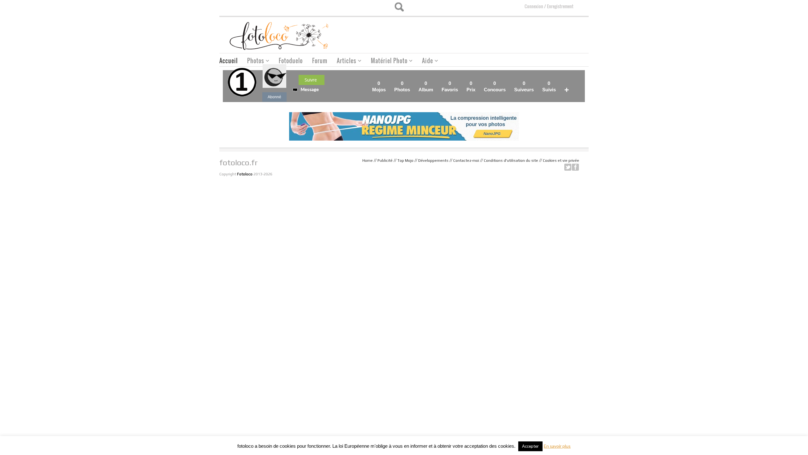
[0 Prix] (477, 83)
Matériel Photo (386, 61)
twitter (567, 167)
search (399, 7)
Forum (319, 61)
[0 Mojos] (387, 83)
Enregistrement (560, 6)
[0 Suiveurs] (536, 83)
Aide (425, 61)
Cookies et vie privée (561, 160)
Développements (433, 160)
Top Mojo (405, 160)
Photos (253, 61)
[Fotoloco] (279, 35)
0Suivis (549, 86)
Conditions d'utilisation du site (511, 160)
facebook (575, 167)
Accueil (228, 61)
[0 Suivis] (558, 83)
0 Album (426, 86)
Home (367, 160)
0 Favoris (450, 86)
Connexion (534, 6)
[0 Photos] (412, 83)
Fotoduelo (291, 61)
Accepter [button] (530, 446)
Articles (344, 61)
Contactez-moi (466, 160)
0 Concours (495, 86)
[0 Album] (435, 83)
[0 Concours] (507, 83)
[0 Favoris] (460, 83)
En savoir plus (557, 446)
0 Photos (402, 86)
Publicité (385, 160)
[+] (571, 83)
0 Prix (470, 86)
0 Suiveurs (524, 86)
